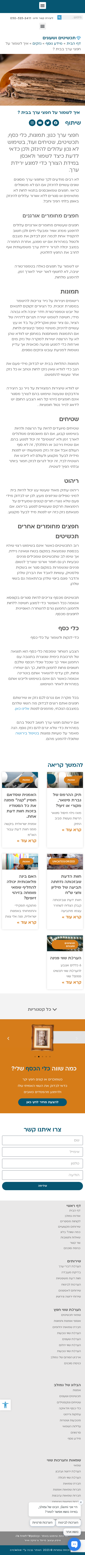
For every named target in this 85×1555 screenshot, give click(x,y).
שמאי (77, 1465)
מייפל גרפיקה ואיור (35, 1540)
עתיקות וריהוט (72, 1414)
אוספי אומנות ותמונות (67, 1321)
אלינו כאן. (21, 708)
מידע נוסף (54, 43)
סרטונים (76, 1432)
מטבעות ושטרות (70, 1420)
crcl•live (16, 1550)
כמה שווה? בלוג (70, 1232)
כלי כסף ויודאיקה (70, 1408)
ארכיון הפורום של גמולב (66, 1357)
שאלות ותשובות (70, 1237)
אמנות (77, 1390)
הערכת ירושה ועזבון (68, 1471)
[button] (5, 1405)
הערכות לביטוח (71, 1284)
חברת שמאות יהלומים (67, 1327)
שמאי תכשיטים (71, 1315)
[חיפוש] (59, 17)
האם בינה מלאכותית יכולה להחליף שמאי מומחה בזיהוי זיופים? (21, 887)
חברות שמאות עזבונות (66, 1496)
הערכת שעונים (71, 1339)
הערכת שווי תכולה (69, 1478)
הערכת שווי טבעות (69, 1333)
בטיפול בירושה (27, 733)
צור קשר (75, 1243)
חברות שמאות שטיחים (66, 1502)
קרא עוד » (71, 830)
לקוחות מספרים (70, 1221)
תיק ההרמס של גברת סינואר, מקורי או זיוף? (67, 800)
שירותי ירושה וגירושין (68, 1296)
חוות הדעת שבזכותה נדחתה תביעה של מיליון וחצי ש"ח (66, 884)
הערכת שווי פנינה (65, 958)
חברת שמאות (72, 1484)
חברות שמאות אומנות (67, 1490)
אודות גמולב (72, 1216)
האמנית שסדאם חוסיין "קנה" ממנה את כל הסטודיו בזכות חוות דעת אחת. (20, 805)
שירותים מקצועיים (69, 1227)
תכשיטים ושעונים (70, 1396)
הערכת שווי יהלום (70, 1345)
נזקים (37, 43)
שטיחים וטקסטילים (69, 1402)
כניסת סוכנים (72, 1248)
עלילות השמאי (72, 1426)
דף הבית (74, 43)
